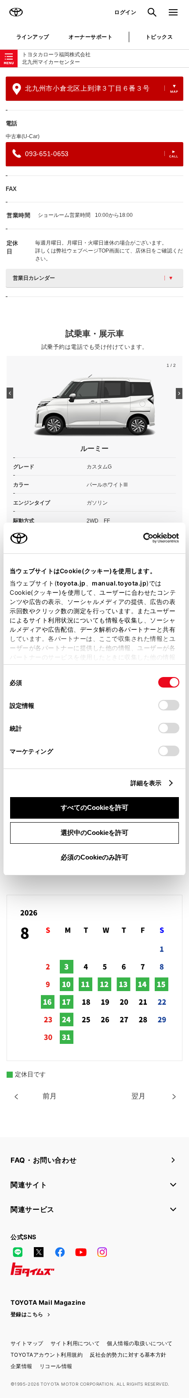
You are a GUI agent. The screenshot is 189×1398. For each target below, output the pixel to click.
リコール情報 (56, 1366)
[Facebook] (60, 1252)
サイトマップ (27, 1343)
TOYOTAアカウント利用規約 (47, 1354)
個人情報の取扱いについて (140, 1343)
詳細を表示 (146, 783)
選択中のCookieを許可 (94, 832)
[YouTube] (81, 1252)
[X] (39, 1252)
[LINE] (18, 1252)
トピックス (159, 36)
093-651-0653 (47, 153)
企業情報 (22, 1366)
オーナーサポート (91, 36)
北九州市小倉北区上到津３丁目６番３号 (87, 88)
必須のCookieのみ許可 (94, 857)
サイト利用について (75, 1343)
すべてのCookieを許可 (94, 807)
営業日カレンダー (34, 278)
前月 (50, 1096)
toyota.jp (71, 583)
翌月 (138, 1096)
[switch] (168, 705)
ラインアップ (32, 36)
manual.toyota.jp (119, 583)
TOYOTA (16, 12)
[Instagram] (102, 1252)
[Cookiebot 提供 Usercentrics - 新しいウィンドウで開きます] (140, 538)
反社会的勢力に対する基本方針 (128, 1354)
